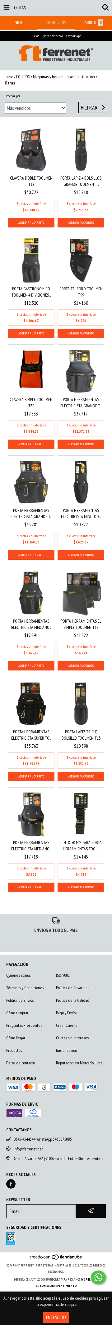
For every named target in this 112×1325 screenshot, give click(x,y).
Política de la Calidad (72, 1000)
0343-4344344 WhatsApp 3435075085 (43, 1139)
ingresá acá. (89, 1279)
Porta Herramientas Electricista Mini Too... (81, 513)
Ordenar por (12, 96)
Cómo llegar (15, 1038)
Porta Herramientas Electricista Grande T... (81, 403)
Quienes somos (18, 975)
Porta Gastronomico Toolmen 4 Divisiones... (31, 292)
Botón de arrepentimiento (56, 1286)
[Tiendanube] (56, 1259)
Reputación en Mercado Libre (79, 1063)
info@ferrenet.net (28, 1149)
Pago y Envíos (66, 1013)
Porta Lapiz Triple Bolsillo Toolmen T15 (81, 735)
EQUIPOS (23, 76)
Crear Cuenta (66, 1025)
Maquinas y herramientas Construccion (64, 76)
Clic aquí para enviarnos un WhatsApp (56, 35)
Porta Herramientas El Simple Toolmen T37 (81, 624)
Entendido (56, 1317)
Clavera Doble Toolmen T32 (31, 181)
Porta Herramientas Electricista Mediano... (31, 624)
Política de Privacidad (73, 988)
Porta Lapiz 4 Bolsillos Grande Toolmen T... (80, 181)
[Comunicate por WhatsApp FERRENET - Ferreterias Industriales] (98, 1277)
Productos (14, 1050)
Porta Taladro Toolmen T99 (81, 292)
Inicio (9, 76)
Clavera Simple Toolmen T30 (31, 403)
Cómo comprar (17, 1013)
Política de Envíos (20, 1000)
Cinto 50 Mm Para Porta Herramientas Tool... (81, 846)
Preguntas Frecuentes (24, 1025)
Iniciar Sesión (66, 1050)
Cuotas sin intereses (72, 1038)
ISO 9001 (63, 975)
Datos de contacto (20, 1063)
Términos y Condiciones (25, 988)
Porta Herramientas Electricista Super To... (31, 735)
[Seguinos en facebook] (11, 1184)
